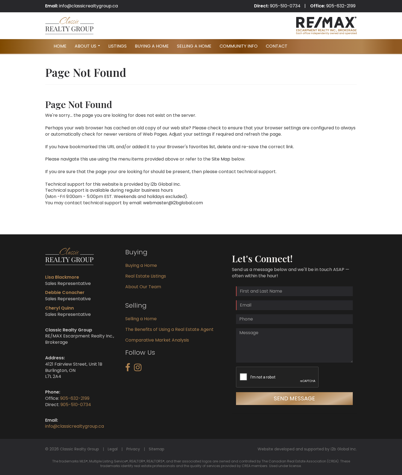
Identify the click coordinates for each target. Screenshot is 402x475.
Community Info (239, 46)
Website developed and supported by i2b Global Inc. (307, 449)
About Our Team (143, 287)
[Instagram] (137, 369)
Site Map (221, 159)
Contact (276, 46)
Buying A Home (152, 46)
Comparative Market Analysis (157, 340)
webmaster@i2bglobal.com (173, 203)
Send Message (294, 398)
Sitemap (156, 449)
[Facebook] (127, 369)
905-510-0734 (285, 6)
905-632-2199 (341, 6)
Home (60, 46)
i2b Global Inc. (166, 184)
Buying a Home (141, 265)
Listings (117, 46)
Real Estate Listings (145, 276)
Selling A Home (194, 46)
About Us (88, 48)
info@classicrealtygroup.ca (88, 6)
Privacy (133, 449)
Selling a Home (141, 319)
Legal (113, 449)
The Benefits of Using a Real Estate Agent (169, 329)
